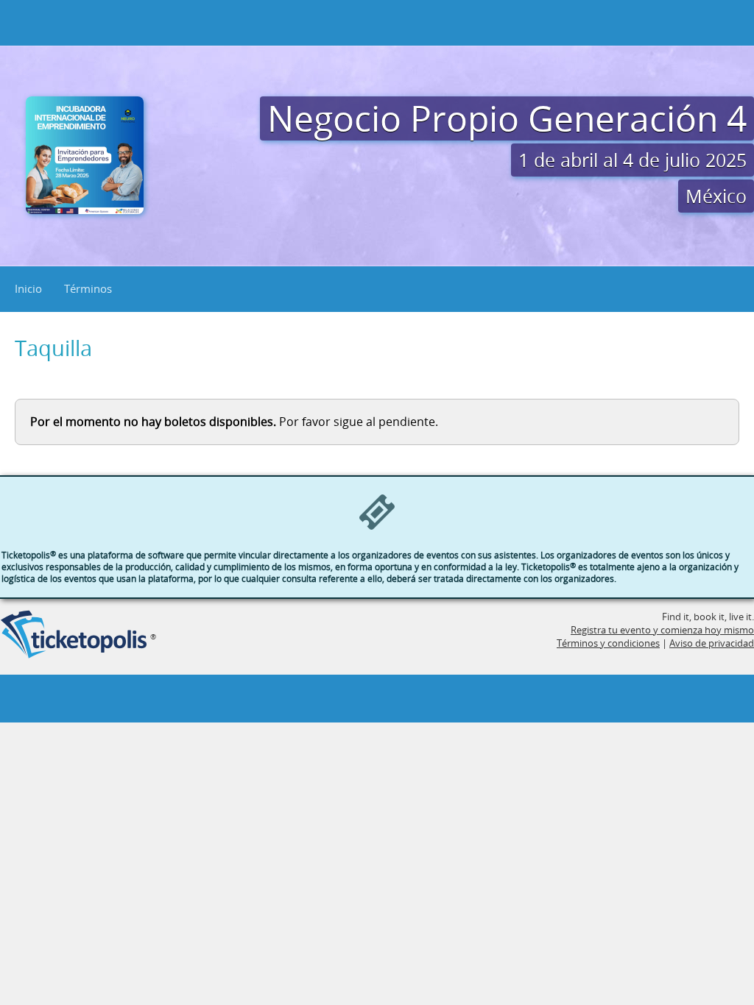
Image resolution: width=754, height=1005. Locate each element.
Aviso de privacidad (711, 643)
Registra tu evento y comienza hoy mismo (662, 629)
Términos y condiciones (608, 643)
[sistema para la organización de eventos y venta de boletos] (73, 636)
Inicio (28, 288)
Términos (88, 288)
